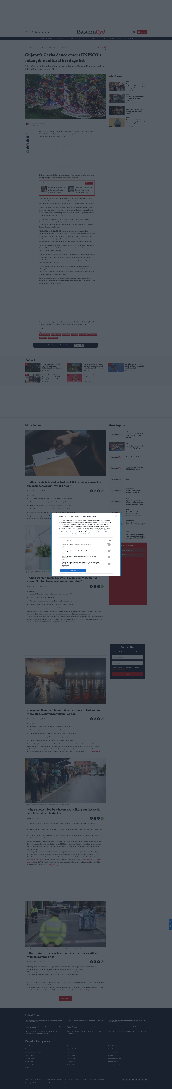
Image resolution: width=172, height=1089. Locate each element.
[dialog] (86, 544)
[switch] (108, 544)
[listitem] (86, 541)
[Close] (117, 516)
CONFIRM (73, 570)
